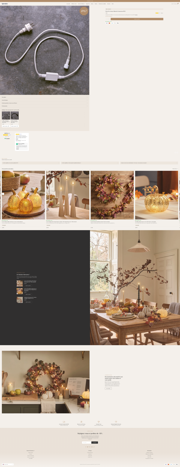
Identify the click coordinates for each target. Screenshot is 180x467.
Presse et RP (90, 455)
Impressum (90, 454)
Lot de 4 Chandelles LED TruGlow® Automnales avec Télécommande (30, 281)
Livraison (30, 454)
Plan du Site (149, 455)
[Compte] (175, 3)
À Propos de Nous (90, 452)
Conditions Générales (149, 452)
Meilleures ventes (74, 3)
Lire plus (136, 14)
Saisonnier (108, 3)
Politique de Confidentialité (149, 454)
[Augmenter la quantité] (109, 19)
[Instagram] (89, 446)
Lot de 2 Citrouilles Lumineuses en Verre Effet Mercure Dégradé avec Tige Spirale (30, 289)
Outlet (112, 3)
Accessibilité (30, 458)
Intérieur (92, 3)
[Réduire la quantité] (106, 19)
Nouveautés (68, 3)
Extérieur (96, 3)
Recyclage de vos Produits (149, 458)
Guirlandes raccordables (102, 3)
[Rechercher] (174, 3)
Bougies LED (88, 3)
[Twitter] (87, 446)
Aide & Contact (30, 452)
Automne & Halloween (81, 3)
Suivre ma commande (30, 455)
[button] (172, 3)
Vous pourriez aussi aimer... (8, 168)
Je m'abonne (95, 442)
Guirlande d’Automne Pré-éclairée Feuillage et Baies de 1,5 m (30, 298)
